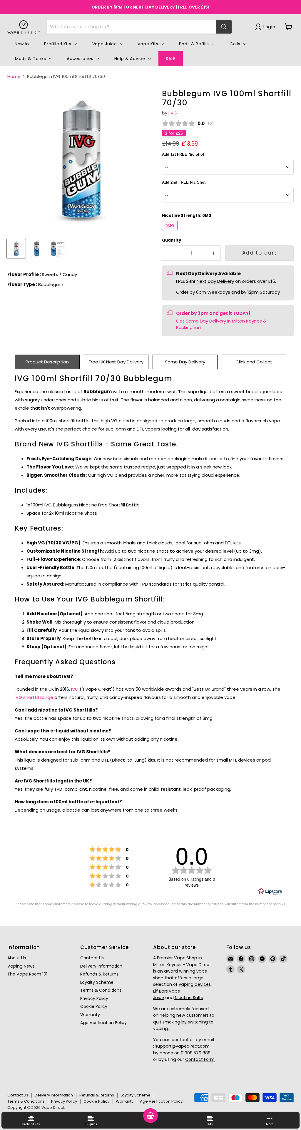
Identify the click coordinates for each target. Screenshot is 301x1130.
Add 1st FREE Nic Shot (183, 154)
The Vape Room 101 (27, 974)
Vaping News (21, 966)
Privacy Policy (94, 998)
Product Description (47, 362)
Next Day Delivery (215, 281)
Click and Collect (253, 362)
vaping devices (195, 984)
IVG (74, 689)
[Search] (224, 27)
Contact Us (92, 958)
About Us (16, 958)
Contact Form (200, 1059)
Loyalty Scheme (96, 982)
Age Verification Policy (103, 1023)
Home (14, 76)
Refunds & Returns (99, 974)
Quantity (171, 240)
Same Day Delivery (206, 321)
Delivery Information (101, 966)
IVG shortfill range (34, 697)
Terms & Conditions (100, 990)
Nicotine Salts (188, 998)
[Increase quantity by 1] (213, 252)
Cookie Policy (93, 1006)
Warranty (90, 1015)
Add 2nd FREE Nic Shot (183, 182)
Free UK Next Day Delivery (116, 362)
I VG (172, 113)
